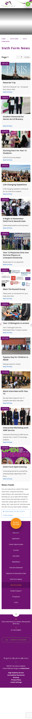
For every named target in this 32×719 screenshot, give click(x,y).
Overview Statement (16, 568)
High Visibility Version (16, 673)
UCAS (16, 602)
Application (16, 539)
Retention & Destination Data (16, 573)
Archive (27, 57)
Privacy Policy (16, 680)
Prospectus (16, 597)
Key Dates (16, 556)
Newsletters (16, 562)
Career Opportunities (16, 544)
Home (4, 39)
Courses (16, 550)
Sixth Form (14, 39)
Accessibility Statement (16, 675)
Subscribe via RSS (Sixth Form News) (14, 513)
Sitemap (16, 677)
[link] (18, 57)
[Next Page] (21, 57)
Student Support (16, 591)
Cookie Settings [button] (16, 682)
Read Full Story (7, 92)
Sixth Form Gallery (16, 579)
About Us (16, 533)
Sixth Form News (16, 585)
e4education (24, 668)
